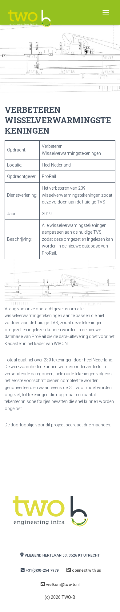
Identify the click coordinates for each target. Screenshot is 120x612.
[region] (60, 282)
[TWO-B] (32, 12)
